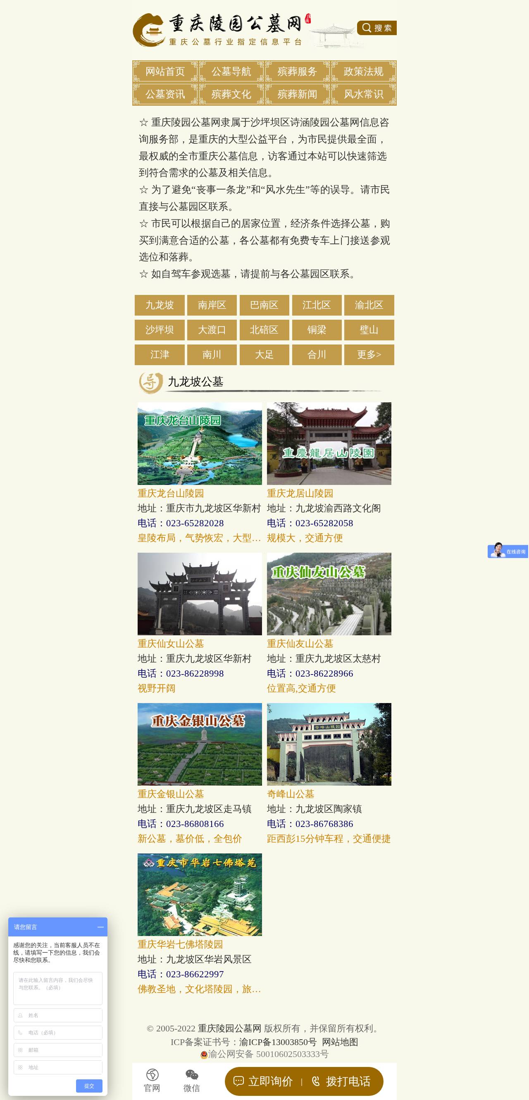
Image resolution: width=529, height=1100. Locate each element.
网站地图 (340, 1042)
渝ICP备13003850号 (278, 1042)
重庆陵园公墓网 (230, 1028)
